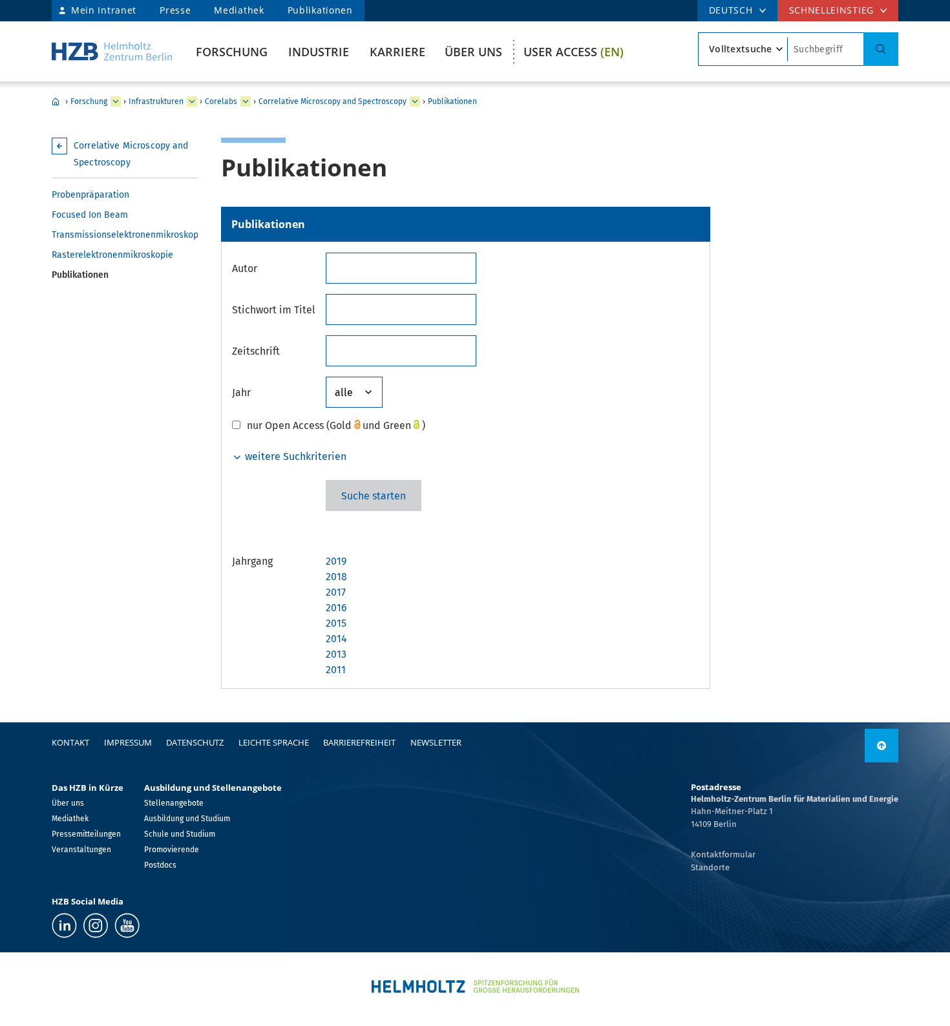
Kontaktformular (723, 854)
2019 (336, 561)
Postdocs (160, 865)
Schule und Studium (179, 834)
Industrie (318, 51)
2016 (336, 608)
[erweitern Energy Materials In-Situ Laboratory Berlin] (415, 101)
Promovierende (171, 849)
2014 (336, 639)
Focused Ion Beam (90, 214)
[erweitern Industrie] (116, 101)
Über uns (473, 51)
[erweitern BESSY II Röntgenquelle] (245, 101)
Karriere (397, 51)
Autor (244, 268)
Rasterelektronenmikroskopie (112, 254)
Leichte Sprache (273, 742)
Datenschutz (195, 742)
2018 (336, 577)
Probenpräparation (90, 194)
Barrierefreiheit (359, 742)
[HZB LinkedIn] (64, 925)
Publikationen (320, 10)
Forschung (232, 51)
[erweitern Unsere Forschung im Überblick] (192, 101)
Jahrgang (252, 561)
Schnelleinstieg (831, 10)
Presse (175, 10)
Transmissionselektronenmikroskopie (125, 234)
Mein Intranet (103, 10)
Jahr (241, 392)
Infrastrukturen (156, 101)
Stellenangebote (174, 803)
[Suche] (880, 49)
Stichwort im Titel (273, 310)
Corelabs (221, 101)
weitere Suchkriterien (294, 456)
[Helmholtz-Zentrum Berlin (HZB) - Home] (112, 51)
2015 (336, 623)
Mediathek (239, 10)
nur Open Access (285, 425)
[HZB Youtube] (127, 925)
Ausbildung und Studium (187, 818)
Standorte (710, 867)
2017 (336, 592)
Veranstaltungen (81, 849)
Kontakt (70, 742)
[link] (881, 745)
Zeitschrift (256, 351)
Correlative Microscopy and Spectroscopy (332, 101)
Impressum (128, 742)
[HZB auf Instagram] (95, 925)
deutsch (731, 10)
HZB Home (55, 101)
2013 (336, 654)
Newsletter (435, 742)
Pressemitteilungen (86, 834)
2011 (336, 670)
